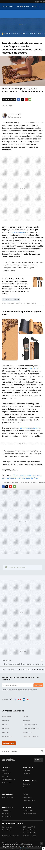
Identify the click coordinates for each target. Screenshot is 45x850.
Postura (40, 33)
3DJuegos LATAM (29, 827)
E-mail (29, 99)
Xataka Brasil (6, 830)
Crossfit (28, 669)
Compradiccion (7, 816)
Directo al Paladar (8, 797)
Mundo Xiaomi (7, 782)
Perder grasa (27, 732)
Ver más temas (9, 743)
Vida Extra (26, 773)
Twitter (22, 99)
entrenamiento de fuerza (31, 728)
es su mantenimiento (29, 428)
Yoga (34, 482)
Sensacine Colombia (29, 833)
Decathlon (31, 33)
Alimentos (26, 720)
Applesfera (5, 776)
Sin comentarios (9, 99)
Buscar (42, 751)
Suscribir (38, 685)
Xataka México (7, 827)
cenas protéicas (7, 736)
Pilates (15, 33)
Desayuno (5, 728)
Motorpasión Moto (29, 800)
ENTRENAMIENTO (8, 6)
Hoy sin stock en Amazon (11, 299)
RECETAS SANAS (23, 6)
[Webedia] (40, 1)
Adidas (23, 33)
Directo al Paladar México (10, 836)
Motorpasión (27, 797)
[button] (14, 114)
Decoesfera (6, 813)
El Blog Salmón (28, 810)
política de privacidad (30, 689)
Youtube (19, 699)
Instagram (23, 699)
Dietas (4, 724)
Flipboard (26, 99)
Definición (5, 732)
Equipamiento (14, 482)
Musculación (6, 717)
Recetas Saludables (30, 724)
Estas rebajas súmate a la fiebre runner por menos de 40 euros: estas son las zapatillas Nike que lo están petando (23, 664)
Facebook (18, 99)
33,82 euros (33, 368)
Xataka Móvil (6, 773)
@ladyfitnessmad (19, 232)
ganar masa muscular (30, 736)
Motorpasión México (30, 836)
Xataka (4, 770)
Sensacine (26, 784)
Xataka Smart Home (8, 779)
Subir (37, 760)
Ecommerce (25, 482)
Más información (24, 848)
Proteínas (7, 33)
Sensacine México (29, 830)
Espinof (25, 787)
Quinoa (19, 669)
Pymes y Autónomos (30, 813)
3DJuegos (26, 770)
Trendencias (6, 810)
